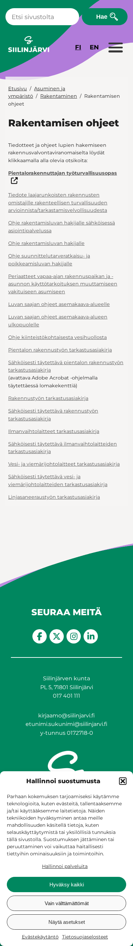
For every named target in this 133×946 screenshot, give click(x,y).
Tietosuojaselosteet (85, 937)
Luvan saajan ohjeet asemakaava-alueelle (59, 304)
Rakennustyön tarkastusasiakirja (48, 398)
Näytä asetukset (66, 922)
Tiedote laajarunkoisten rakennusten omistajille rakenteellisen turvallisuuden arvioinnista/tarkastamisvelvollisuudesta (57, 203)
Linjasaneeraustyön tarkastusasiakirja (54, 497)
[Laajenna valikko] (115, 48)
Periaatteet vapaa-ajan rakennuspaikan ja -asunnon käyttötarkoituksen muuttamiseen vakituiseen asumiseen (62, 284)
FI (78, 47)
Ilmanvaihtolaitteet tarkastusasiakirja (53, 431)
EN (94, 47)
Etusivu (17, 89)
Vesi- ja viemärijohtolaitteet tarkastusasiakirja (64, 464)
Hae (101, 16)
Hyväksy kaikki (66, 884)
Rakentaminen (58, 96)
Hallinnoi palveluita (65, 866)
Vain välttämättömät (67, 903)
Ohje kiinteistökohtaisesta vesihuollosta (57, 337)
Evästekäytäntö (40, 937)
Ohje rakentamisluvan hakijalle (46, 243)
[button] (122, 781)
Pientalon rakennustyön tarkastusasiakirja (60, 350)
